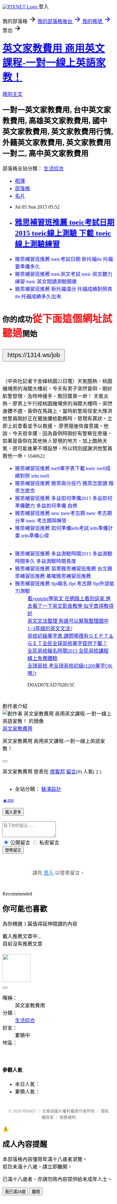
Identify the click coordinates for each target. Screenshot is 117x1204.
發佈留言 (13, 850)
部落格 (22, 188)
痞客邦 (57, 771)
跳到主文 (12, 94)
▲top (8, 800)
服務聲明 (68, 1117)
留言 (71, 771)
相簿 (20, 181)
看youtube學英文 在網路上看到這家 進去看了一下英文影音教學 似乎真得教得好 (70, 606)
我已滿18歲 (15, 1191)
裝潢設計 (51, 789)
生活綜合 (54, 168)
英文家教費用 (17, 728)
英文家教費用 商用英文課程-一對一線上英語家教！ (54, 63)
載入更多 (13, 812)
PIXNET (29, 1111)
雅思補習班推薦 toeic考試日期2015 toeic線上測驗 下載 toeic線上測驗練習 (65, 233)
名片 (20, 196)
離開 (36, 1191)
